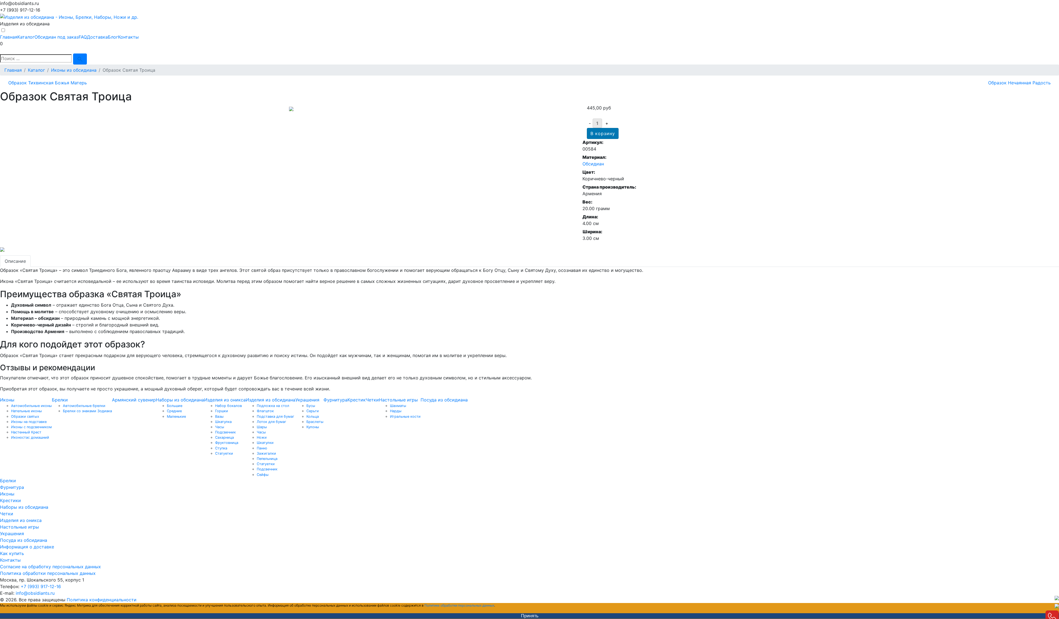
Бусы (310, 406)
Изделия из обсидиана (270, 400)
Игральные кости (405, 416)
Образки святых (25, 416)
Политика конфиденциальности (102, 599)
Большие (174, 406)
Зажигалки (266, 453)
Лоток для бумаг (271, 422)
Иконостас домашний (30, 437)
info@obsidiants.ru (35, 593)
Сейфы (263, 475)
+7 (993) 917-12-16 (41, 586)
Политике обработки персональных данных (459, 605)
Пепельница (267, 459)
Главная (8, 37)
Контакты (128, 37)
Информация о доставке (27, 547)
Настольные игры (398, 400)
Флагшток (265, 411)
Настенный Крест (26, 432)
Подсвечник (225, 432)
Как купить (12, 553)
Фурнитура (335, 400)
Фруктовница (226, 443)
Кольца (312, 416)
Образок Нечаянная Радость (1019, 82)
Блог (113, 37)
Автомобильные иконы (31, 406)
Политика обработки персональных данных (48, 573)
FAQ (83, 37)
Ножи (262, 437)
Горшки (221, 411)
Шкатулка (223, 422)
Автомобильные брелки (84, 406)
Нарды (396, 411)
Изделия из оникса (225, 400)
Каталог (25, 37)
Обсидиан (593, 164)
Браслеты (314, 422)
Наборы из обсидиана (180, 400)
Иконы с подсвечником (31, 427)
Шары (262, 427)
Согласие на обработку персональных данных (50, 566)
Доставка (97, 37)
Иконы (7, 400)
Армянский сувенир (134, 400)
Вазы (219, 416)
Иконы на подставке (29, 422)
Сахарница (224, 437)
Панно (262, 448)
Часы (219, 427)
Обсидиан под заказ (56, 37)
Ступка (221, 448)
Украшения (307, 400)
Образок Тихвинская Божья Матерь (47, 82)
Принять (529, 615)
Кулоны (312, 427)
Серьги (312, 411)
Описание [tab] (15, 261)
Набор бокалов (228, 406)
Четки (372, 400)
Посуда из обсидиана (444, 400)
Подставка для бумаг (275, 416)
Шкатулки (265, 443)
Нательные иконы (26, 411)
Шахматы (398, 406)
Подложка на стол (273, 406)
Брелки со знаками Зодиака (87, 411)
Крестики (10, 500)
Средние (174, 411)
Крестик (356, 400)
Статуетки (224, 453)
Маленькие (176, 416)
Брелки (60, 400)
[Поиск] (80, 59)
